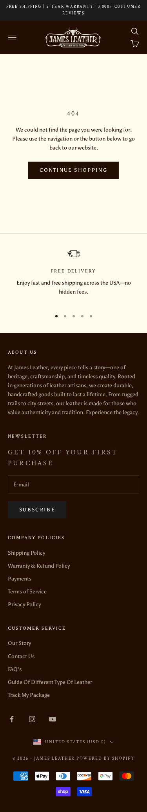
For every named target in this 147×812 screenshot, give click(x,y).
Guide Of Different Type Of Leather (50, 682)
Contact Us (21, 656)
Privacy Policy (24, 604)
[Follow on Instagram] (32, 719)
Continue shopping (73, 170)
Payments (19, 578)
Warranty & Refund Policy (39, 566)
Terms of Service (27, 591)
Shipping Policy (26, 553)
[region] (73, 276)
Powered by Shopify (105, 758)
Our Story (19, 643)
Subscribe (37, 510)
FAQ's (15, 669)
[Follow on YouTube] (52, 719)
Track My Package (29, 695)
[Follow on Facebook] (12, 719)
